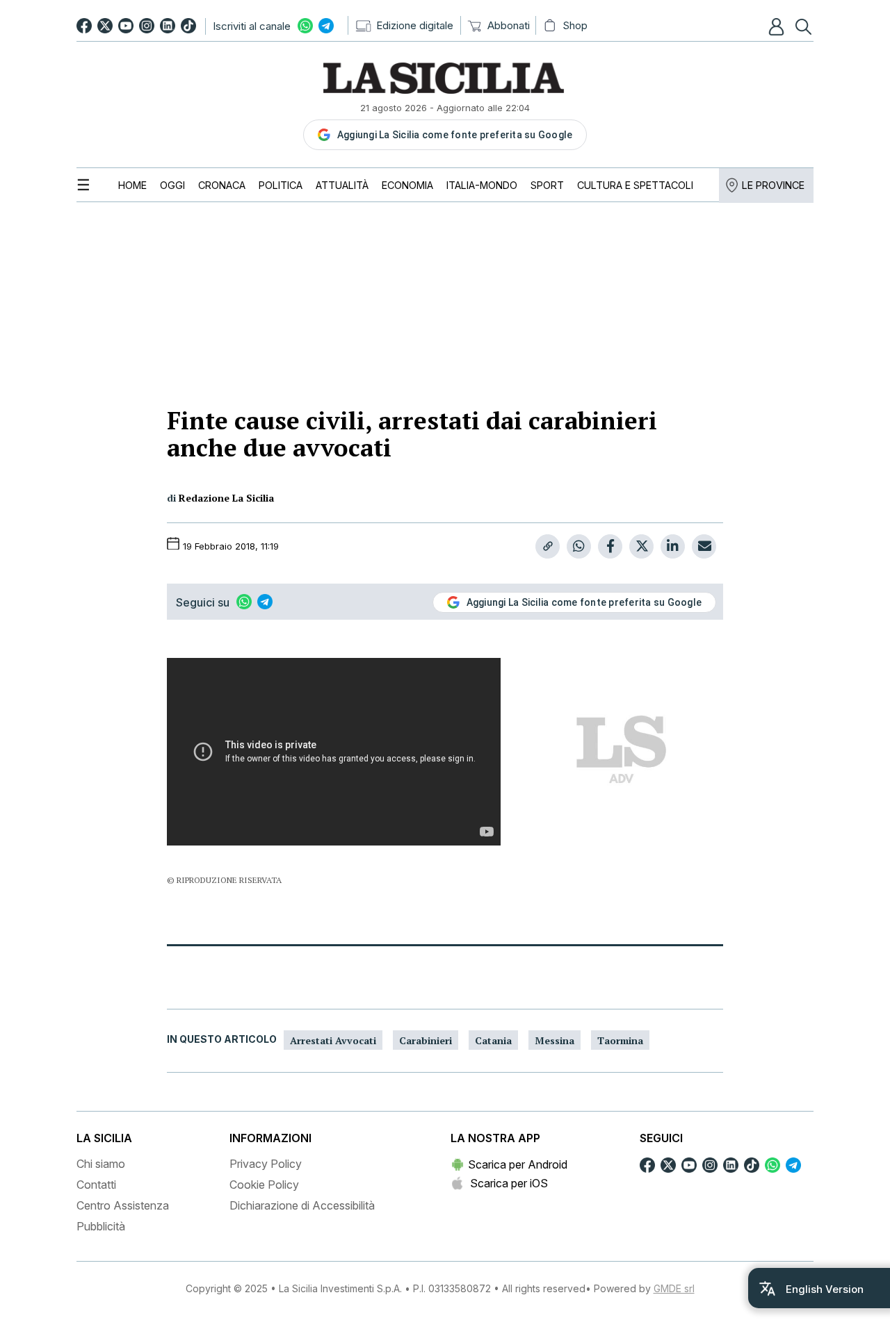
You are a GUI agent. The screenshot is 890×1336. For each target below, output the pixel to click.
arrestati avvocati (333, 1040)
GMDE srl (674, 1288)
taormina (620, 1040)
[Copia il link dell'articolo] (547, 546)
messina (554, 1040)
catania (493, 1040)
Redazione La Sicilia (226, 497)
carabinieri (425, 1040)
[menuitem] (132, 185)
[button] (778, 26)
